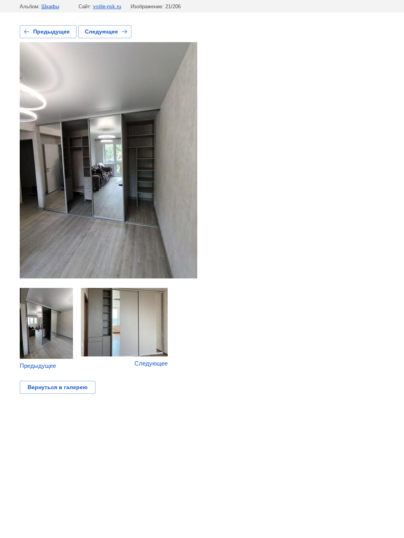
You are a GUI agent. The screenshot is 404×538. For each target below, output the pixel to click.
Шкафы (50, 6)
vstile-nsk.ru (107, 6)
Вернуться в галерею (58, 387)
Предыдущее (51, 31)
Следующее (101, 31)
